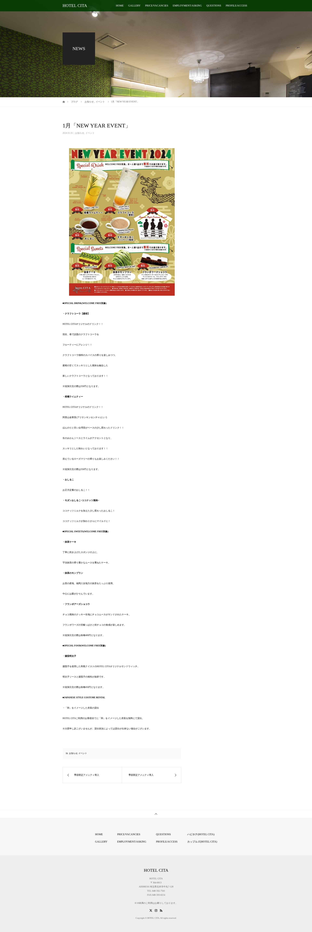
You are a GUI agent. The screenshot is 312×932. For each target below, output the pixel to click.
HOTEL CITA (75, 5)
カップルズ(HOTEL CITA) (202, 841)
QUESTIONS (213, 5)
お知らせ (79, 133)
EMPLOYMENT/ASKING (187, 5)
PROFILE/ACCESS (236, 5)
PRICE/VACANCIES (156, 5)
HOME (120, 5)
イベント (90, 133)
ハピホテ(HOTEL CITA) (200, 834)
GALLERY (134, 5)
